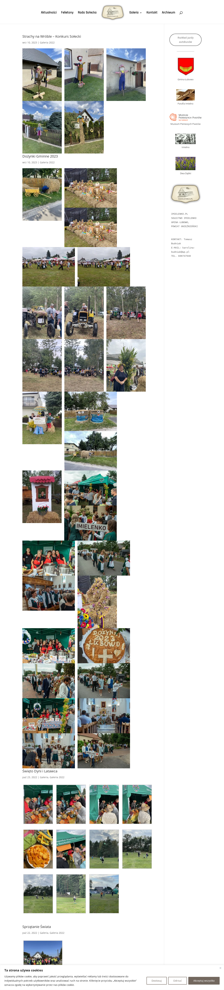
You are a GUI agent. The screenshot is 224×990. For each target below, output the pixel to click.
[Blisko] (220, 968)
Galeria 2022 (47, 42)
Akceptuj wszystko (204, 980)
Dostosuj (157, 980)
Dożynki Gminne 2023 (40, 156)
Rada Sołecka (87, 13)
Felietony (67, 13)
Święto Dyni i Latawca (39, 771)
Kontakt (152, 13)
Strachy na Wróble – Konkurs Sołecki (51, 36)
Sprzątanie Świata (36, 926)
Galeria (134, 13)
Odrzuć (177, 980)
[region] (112, 977)
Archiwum (168, 13)
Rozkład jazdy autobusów (186, 39)
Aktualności (49, 13)
